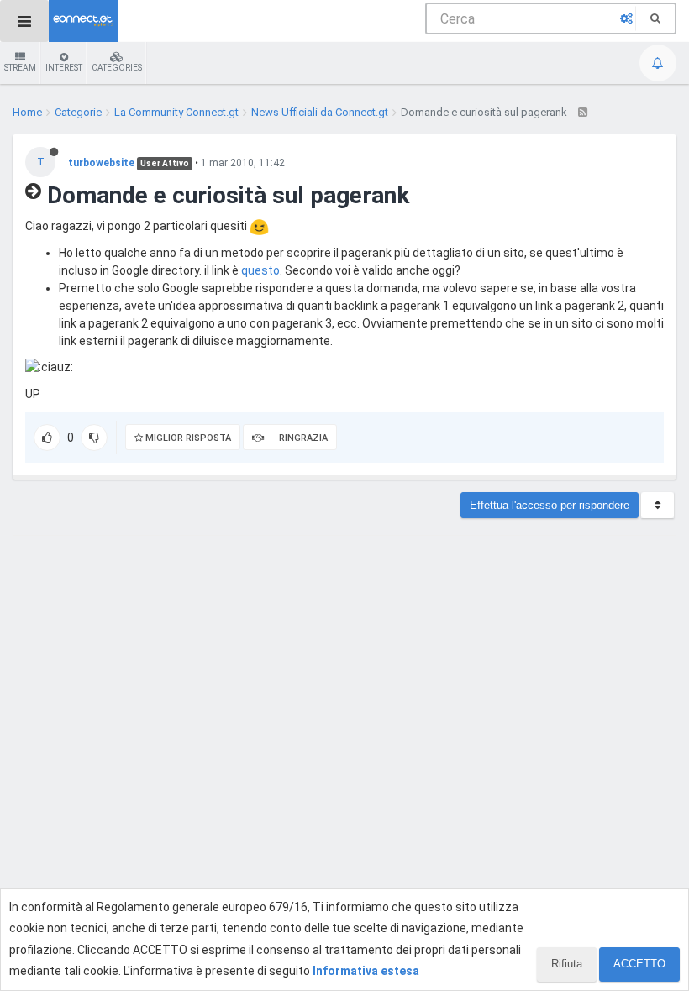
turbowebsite (101, 163)
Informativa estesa (366, 971)
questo (260, 270)
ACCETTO (639, 963)
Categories (117, 67)
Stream (20, 67)
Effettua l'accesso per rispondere (549, 505)
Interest (63, 67)
